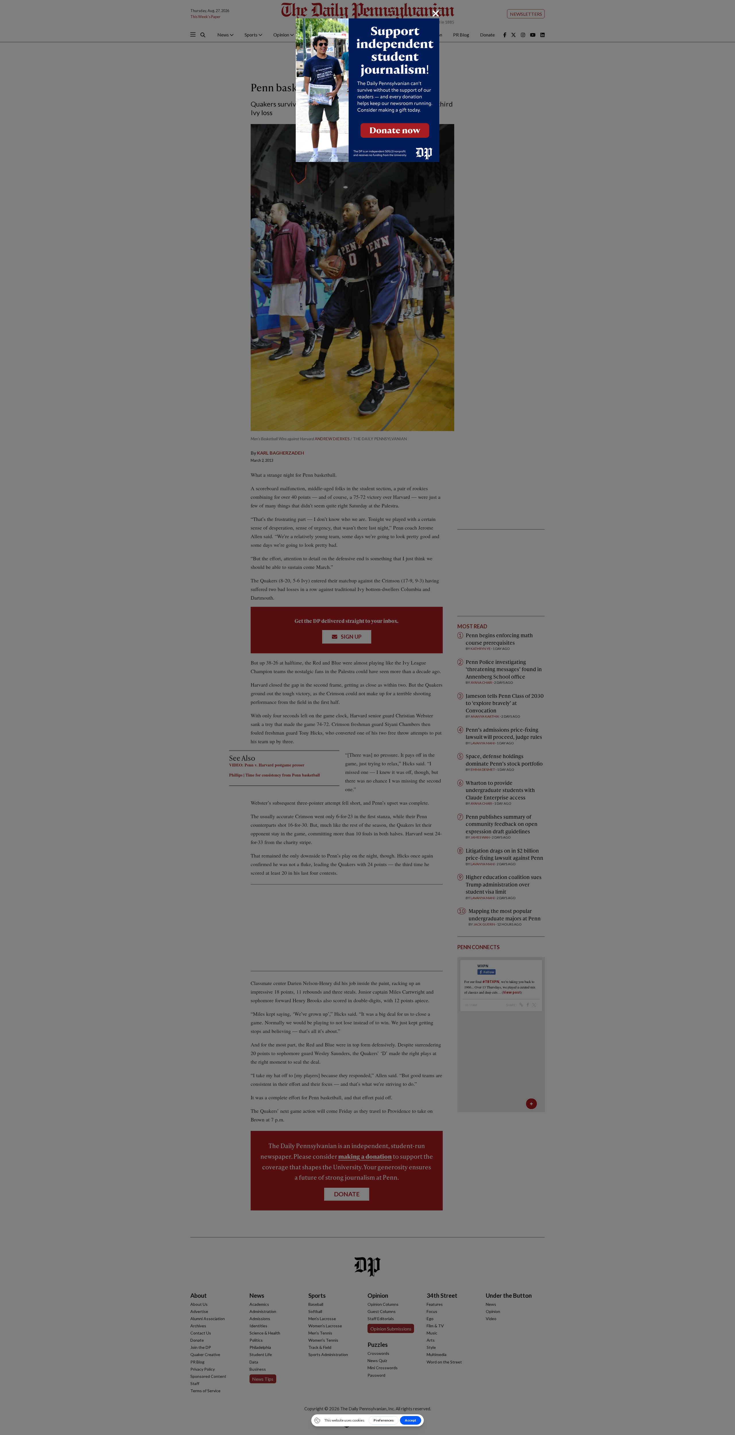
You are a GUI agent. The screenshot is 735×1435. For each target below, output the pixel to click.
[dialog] (367, 717)
